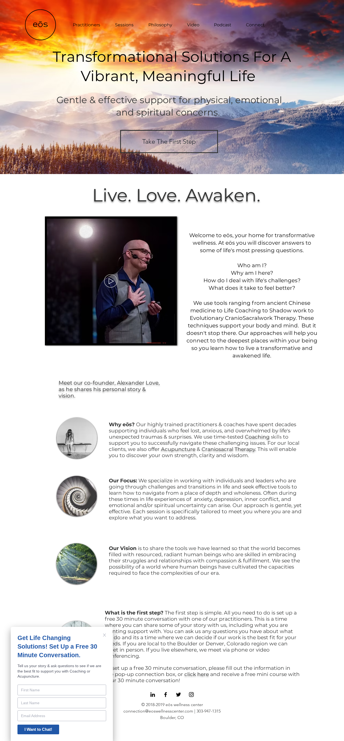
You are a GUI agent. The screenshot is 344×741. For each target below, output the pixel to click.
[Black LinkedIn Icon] (152, 694)
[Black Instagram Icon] (191, 694)
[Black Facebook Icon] (165, 694)
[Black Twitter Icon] (178, 694)
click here (196, 674)
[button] (111, 337)
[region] (77, 438)
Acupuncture (178, 449)
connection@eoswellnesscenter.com (158, 711)
